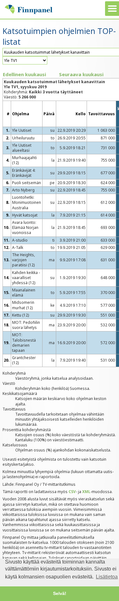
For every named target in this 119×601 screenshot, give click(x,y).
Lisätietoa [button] (107, 576)
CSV (72, 491)
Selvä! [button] (59, 593)
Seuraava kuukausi (81, 74)
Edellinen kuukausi (24, 74)
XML (86, 491)
